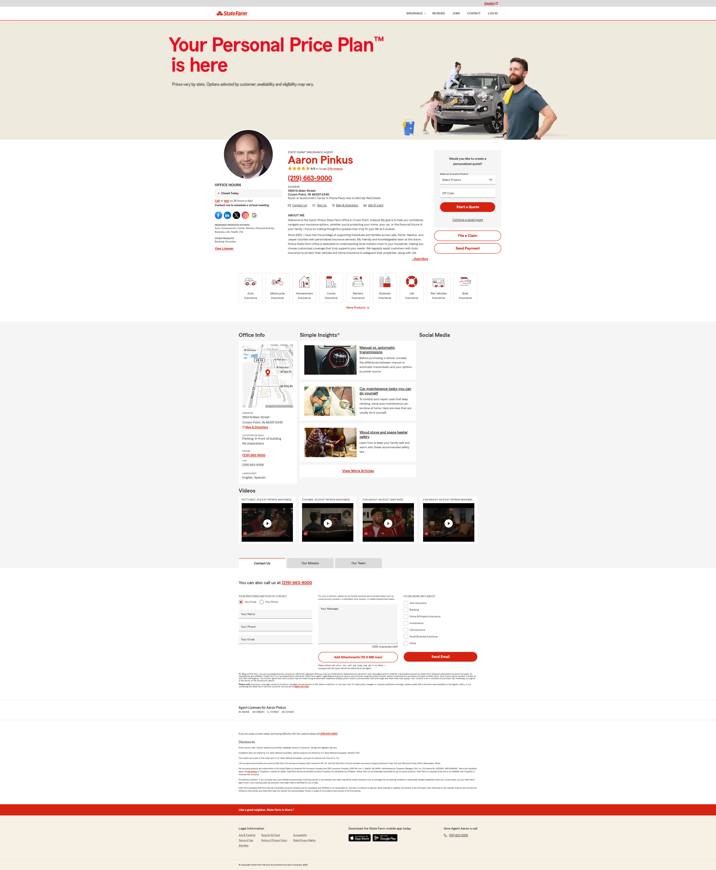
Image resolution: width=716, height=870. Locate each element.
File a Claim (467, 236)
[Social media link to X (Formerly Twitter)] (236, 215)
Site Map (244, 845)
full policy (252, 771)
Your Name (248, 614)
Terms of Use (246, 840)
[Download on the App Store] (359, 838)
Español (489, 3)
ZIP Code (448, 193)
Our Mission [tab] (310, 563)
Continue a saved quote (468, 219)
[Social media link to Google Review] (254, 215)
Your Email (250, 602)
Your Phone (271, 602)
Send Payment (468, 248)
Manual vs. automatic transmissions (377, 350)
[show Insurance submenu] (424, 13)
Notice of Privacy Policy (274, 840)
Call (217, 200)
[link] (232, 13)
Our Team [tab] (358, 563)
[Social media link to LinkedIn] (227, 215)
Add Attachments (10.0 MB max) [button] (358, 657)
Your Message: (330, 608)
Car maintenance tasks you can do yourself (385, 391)
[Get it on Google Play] (385, 838)
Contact (474, 13)
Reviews (438, 13)
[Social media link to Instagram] (245, 215)
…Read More (420, 258)
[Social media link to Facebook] (218, 215)
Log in (492, 13)
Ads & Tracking (247, 835)
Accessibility (300, 835)
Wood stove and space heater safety (383, 435)
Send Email (440, 657)
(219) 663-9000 (310, 178)
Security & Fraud (270, 835)
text (226, 200)
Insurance (414, 13)
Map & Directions (256, 427)
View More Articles (358, 471)
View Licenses (224, 248)
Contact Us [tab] (262, 563)
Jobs (456, 13)
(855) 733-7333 (302, 686)
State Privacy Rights (304, 840)
